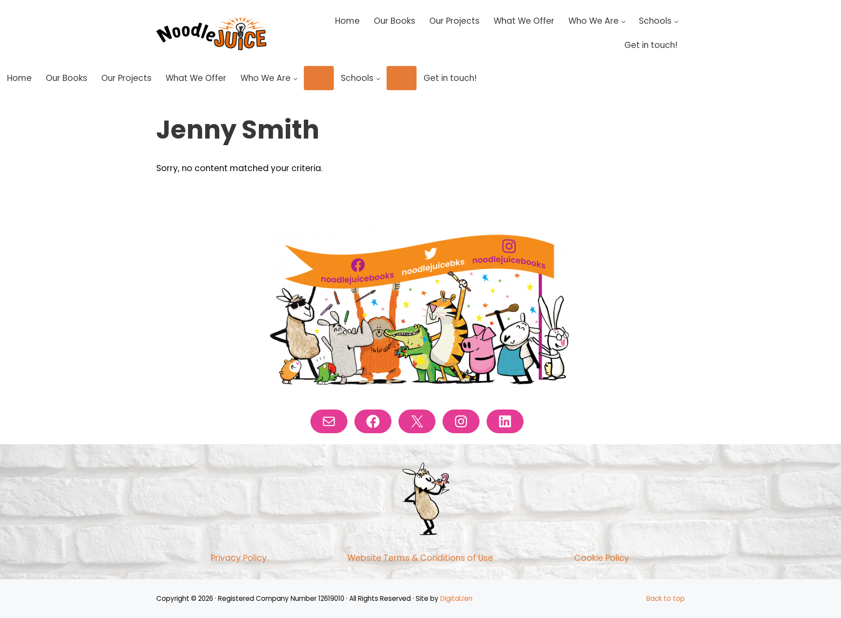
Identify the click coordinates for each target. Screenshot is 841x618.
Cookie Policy (601, 558)
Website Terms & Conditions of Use (420, 558)
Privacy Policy (239, 558)
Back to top (665, 598)
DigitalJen (456, 598)
